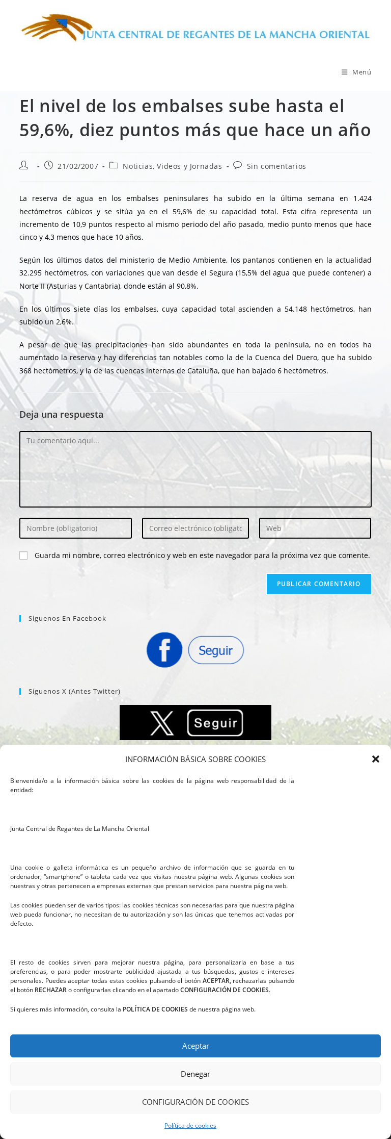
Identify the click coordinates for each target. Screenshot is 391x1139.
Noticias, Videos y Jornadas (172, 166)
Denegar (195, 1074)
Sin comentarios (276, 166)
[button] (376, 759)
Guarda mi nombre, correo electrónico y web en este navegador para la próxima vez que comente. (202, 555)
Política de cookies (190, 1125)
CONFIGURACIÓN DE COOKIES (195, 1102)
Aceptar (195, 1046)
